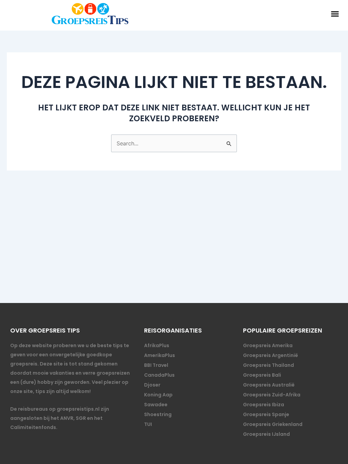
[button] (335, 13)
